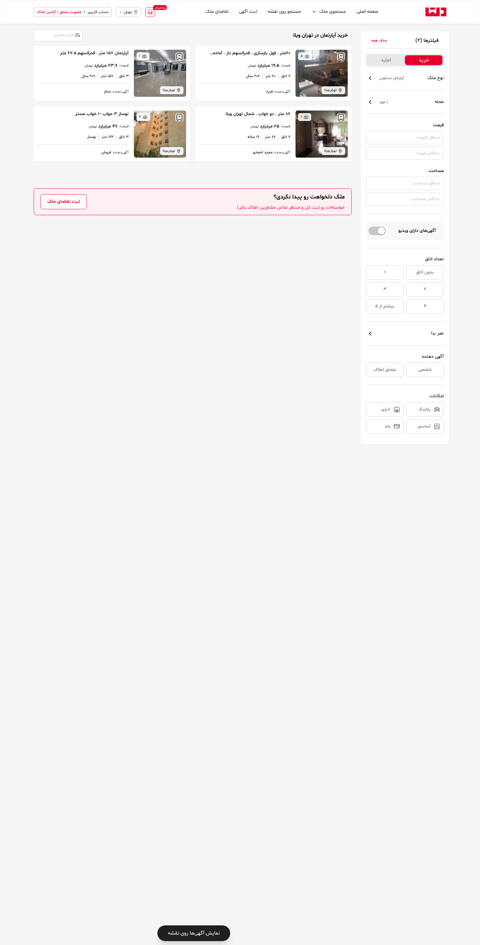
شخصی (425, 370)
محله (411, 102)
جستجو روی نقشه (284, 12)
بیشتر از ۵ (384, 306)
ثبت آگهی (248, 12)
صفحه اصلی (367, 12)
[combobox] (58, 35)
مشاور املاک (385, 370)
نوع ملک (411, 78)
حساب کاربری (98, 12)
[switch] (377, 231)
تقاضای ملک (217, 12)
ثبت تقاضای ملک (63, 201)
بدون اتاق (425, 272)
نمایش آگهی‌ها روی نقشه (194, 933)
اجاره (386, 60)
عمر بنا (437, 333)
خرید (424, 60)
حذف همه (379, 40)
